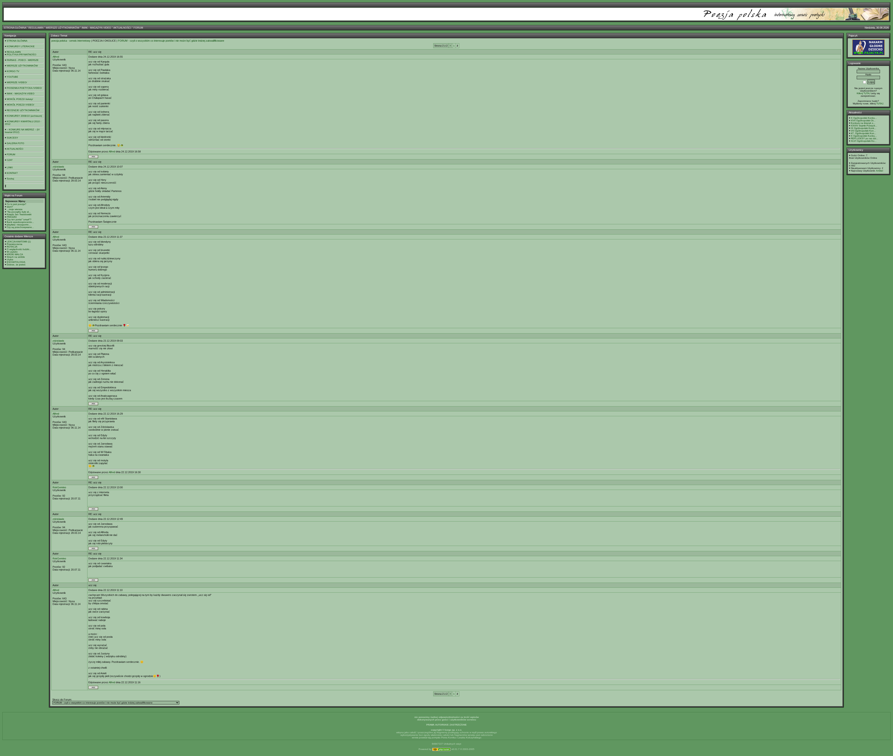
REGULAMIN (35, 27)
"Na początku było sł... (19, 212)
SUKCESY (12, 137)
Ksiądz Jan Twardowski (19, 214)
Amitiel (879, 170)
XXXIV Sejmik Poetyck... (864, 125)
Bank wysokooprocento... (20, 222)
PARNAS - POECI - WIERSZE (23, 60)
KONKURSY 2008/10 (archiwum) (24, 116)
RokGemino (59, 487)
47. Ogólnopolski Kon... (863, 133)
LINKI (10, 167)
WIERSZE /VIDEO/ (17, 82)
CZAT (10, 160)
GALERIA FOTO (15, 143)
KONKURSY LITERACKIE (21, 46)
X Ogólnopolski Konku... (864, 118)
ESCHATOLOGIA (16, 262)
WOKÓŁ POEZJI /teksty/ (20, 99)
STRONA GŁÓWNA (15, 27)
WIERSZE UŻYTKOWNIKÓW (62, 27)
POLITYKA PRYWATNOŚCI (21, 54)
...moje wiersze (15, 209)
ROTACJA (12, 246)
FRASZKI (12, 217)
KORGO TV (13, 71)
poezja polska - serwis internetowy (70, 40)
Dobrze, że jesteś (16, 264)
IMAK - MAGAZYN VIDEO (96, 27)
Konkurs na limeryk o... (863, 123)
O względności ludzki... (19, 249)
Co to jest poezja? (16, 204)
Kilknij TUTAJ (863, 93)
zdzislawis (58, 166)
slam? (10, 206)
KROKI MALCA (15, 254)
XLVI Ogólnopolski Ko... (863, 141)
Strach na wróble (16, 257)
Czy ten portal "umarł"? (19, 219)
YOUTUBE (12, 77)
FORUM (138, 27)
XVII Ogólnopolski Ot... (863, 120)
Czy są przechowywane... (20, 227)
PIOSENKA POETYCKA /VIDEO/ (24, 88)
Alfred (56, 56)
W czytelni (12, 252)
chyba (10, 259)
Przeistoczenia (14, 244)
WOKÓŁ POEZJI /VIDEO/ (20, 104)
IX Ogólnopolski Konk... (863, 128)
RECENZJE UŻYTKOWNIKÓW (23, 110)
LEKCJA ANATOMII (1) (19, 241)
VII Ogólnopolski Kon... (863, 130)
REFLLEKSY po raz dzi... (864, 138)
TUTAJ (879, 103)
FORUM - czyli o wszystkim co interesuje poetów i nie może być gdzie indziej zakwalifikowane (171, 40)
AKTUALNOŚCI (122, 27)
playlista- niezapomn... (19, 224)
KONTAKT (12, 173)
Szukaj (10, 178)
